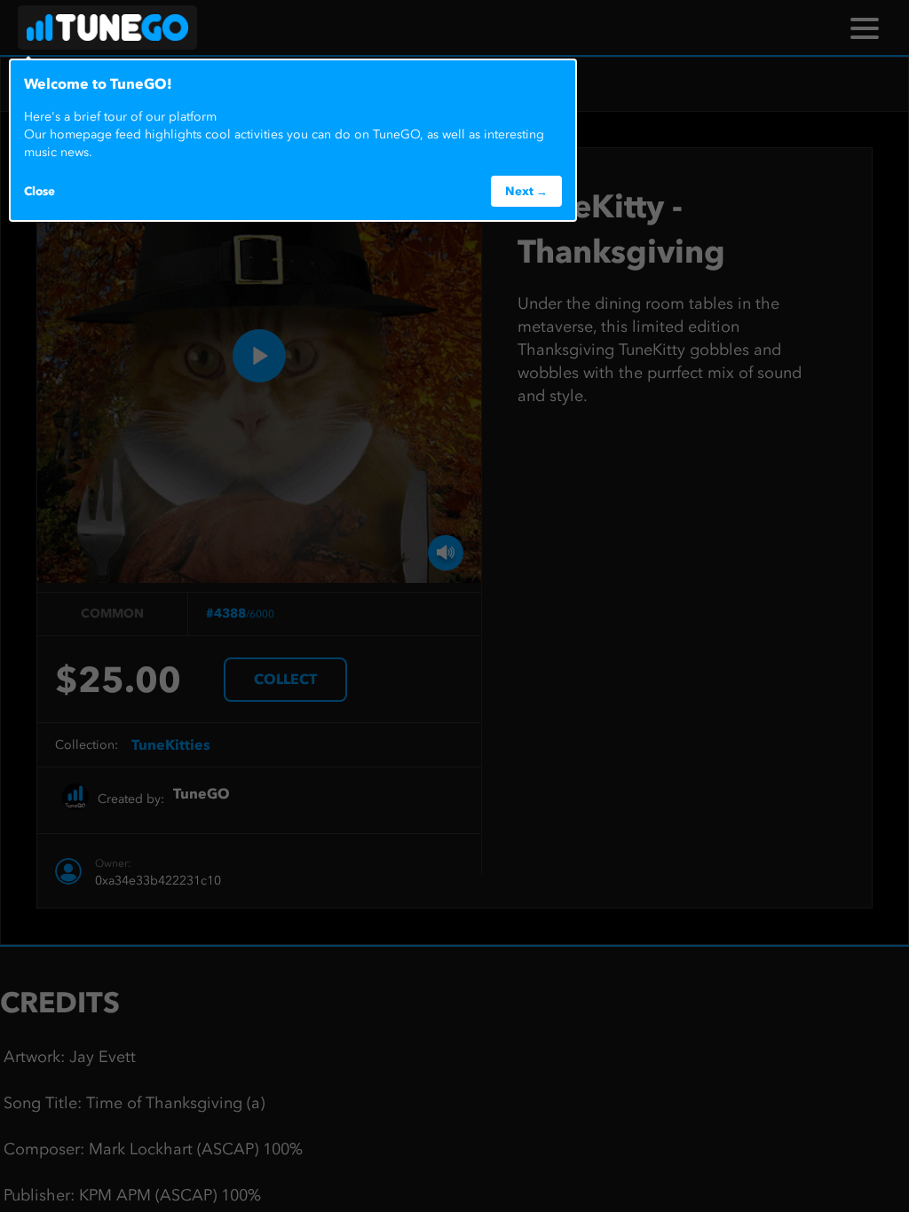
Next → (526, 191)
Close (39, 191)
